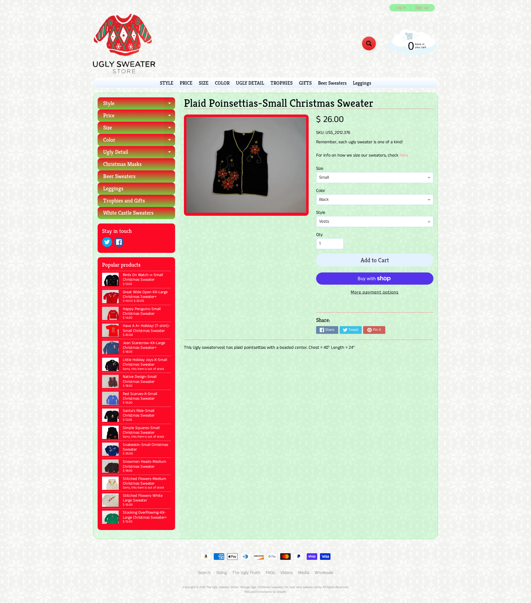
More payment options (375, 292)
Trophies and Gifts (124, 200)
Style (139, 105)
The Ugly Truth (246, 573)
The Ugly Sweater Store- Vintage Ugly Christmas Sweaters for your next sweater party (263, 587)
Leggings (362, 83)
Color (139, 141)
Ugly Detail (139, 153)
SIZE (204, 83)
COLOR (222, 83)
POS (247, 592)
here (404, 155)
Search (204, 573)
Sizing (221, 573)
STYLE (166, 83)
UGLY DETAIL (250, 83)
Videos (286, 573)
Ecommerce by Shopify (271, 592)
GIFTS (305, 83)
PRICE (186, 83)
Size (139, 129)
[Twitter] (107, 242)
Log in (400, 8)
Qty (319, 235)
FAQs (270, 573)
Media (303, 573)
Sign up (422, 8)
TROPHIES (281, 83)
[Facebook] (119, 242)
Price (139, 117)
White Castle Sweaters (128, 212)
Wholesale (324, 573)
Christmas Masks (122, 164)
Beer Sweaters (332, 83)
